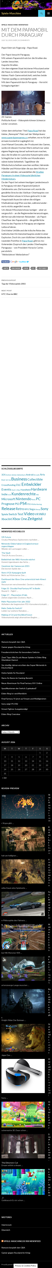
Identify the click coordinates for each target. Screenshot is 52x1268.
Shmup (37, 509)
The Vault (5, 553)
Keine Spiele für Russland (12, 673)
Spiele (4, 514)
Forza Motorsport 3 (49, 903)
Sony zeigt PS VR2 (9, 704)
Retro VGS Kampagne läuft (13, 572)
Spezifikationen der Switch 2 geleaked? (19, 688)
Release (8, 508)
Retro (20, 509)
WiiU (42, 514)
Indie (26, 268)
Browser (16, 268)
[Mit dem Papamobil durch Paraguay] (5, 261)
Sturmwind (49, 1029)
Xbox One (20, 519)
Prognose (7, 504)
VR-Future (6, 537)
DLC (18, 484)
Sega (32, 509)
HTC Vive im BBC (9, 292)
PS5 (29, 504)
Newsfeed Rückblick (13, 531)
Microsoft (8, 499)
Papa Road (33, 130)
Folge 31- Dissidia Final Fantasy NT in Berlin (20, 588)
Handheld (26, 489)
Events (6, 489)
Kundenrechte (23, 494)
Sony (44, 509)
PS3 (17, 503)
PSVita (33, 504)
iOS (9, 495)
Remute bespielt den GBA (13, 642)
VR (37, 514)
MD (37, 495)
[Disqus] (26, 340)
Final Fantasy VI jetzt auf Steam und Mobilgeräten (23, 698)
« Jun (4, 777)
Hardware (39, 489)
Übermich (5, 1230)
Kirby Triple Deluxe (49, 1113)
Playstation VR (49, 1067)
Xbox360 (6, 519)
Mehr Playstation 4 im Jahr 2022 (15, 601)
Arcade (37, 475)
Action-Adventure (19, 475)
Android (30, 474)
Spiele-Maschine (11, 13)
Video (29, 513)
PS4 (23, 503)
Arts (6, 268)
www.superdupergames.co (14, 137)
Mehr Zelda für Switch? (11, 608)
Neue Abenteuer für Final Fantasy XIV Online (21, 683)
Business (19, 478)
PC (33, 268)
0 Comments (23, 40)
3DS (3, 474)
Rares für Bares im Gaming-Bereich (17, 678)
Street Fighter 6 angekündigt (14, 709)
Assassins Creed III (49, 869)
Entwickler (31, 484)
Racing (39, 504)
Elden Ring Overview (10, 714)
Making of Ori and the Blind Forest (16, 615)
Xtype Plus (49, 800)
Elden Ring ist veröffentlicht (14, 693)
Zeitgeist (43, 268)
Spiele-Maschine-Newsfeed (14, 25)
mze (15, 40)
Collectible (35, 479)
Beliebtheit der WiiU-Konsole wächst (18, 559)
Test (20, 514)
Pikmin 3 (49, 962)
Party (34, 499)
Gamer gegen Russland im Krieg (15, 647)
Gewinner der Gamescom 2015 (15, 566)
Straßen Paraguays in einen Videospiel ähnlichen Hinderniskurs (22, 175)
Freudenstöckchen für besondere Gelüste (20, 652)
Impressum (6, 1225)
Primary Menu (48, 13)
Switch (13, 514)
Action (8, 475)
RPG (26, 509)
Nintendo (23, 499)
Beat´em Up (6, 480)
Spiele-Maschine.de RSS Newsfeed (22, 1241)
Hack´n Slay (16, 490)
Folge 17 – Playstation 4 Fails (14, 595)
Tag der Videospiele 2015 (13, 282)
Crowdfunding (8, 485)
